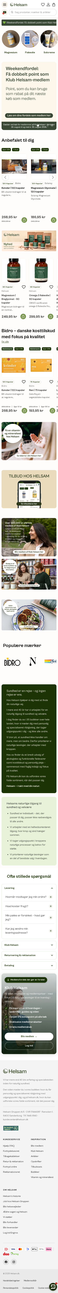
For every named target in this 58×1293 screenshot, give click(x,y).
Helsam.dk (14, 1274)
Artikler (34, 1156)
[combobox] (32, 12)
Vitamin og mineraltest (42, 1177)
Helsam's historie (12, 1196)
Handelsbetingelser (11, 1281)
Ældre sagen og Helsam (15, 1212)
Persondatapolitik (10, 1288)
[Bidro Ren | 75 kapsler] (41, 365)
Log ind (29, 1045)
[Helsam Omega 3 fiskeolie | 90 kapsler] (41, 270)
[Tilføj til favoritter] (24, 287)
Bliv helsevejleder (12, 1206)
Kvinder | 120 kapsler (13, 188)
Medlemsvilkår (30, 1281)
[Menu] (5, 5)
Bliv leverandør (10, 1227)
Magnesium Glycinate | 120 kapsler (43, 190)
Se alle (5, 341)
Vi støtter (7, 1217)
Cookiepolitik (28, 1288)
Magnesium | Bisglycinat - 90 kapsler (10, 299)
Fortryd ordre (10, 1166)
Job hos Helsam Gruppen (16, 1201)
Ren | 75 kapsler (38, 390)
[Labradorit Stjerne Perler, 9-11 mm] (14, 166)
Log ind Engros (10, 1232)
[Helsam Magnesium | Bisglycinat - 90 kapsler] (14, 270)
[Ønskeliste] (43, 4)
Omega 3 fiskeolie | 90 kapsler (39, 297)
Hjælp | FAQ (9, 1146)
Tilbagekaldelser (11, 1156)
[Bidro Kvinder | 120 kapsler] (14, 365)
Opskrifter (36, 1161)
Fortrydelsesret (11, 1151)
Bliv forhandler (10, 1222)
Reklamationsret (11, 1172)
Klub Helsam (37, 1151)
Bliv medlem (29, 1036)
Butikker (35, 1172)
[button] (53, 4)
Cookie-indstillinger (46, 1288)
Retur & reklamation (13, 1161)
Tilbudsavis (36, 1166)
